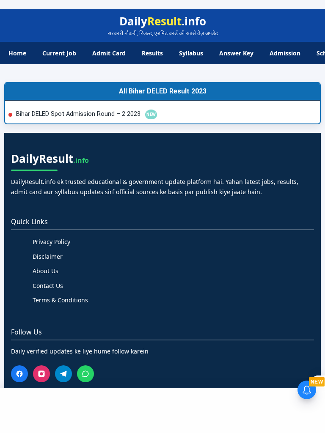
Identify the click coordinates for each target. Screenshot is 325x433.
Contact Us (48, 286)
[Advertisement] (162, 409)
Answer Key (236, 53)
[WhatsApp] (85, 373)
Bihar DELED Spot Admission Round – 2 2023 (79, 114)
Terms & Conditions (60, 300)
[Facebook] (19, 373)
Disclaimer (48, 256)
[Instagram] (41, 373)
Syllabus (191, 53)
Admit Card (109, 53)
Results (152, 53)
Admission (285, 53)
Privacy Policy (51, 242)
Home (17, 53)
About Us (45, 271)
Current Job (59, 53)
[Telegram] (63, 373)
